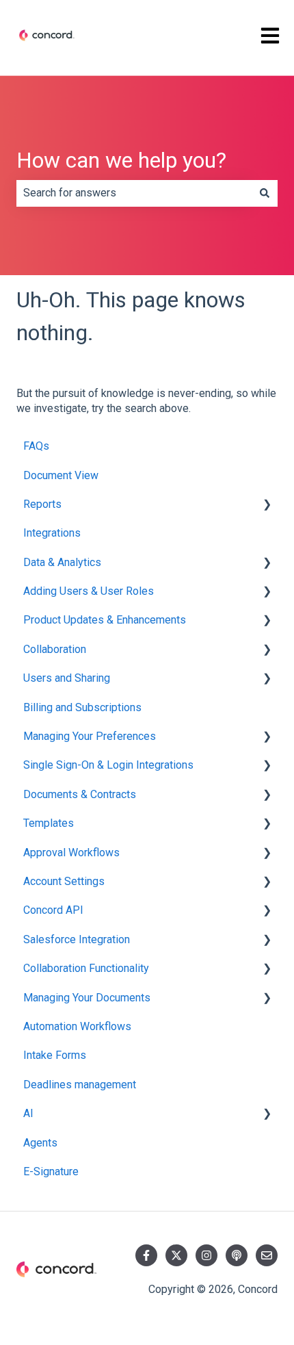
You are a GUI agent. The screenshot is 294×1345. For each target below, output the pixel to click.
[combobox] (134, 193)
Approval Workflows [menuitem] (71, 852)
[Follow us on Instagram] (206, 1255)
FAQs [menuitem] (36, 445)
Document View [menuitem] (60, 475)
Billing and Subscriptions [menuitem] (82, 707)
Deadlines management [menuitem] (79, 1084)
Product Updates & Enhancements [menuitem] (104, 619)
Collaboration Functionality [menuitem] (86, 968)
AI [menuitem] (28, 1113)
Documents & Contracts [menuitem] (79, 794)
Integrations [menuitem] (52, 532)
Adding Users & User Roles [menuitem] (88, 591)
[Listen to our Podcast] (237, 1255)
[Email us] (267, 1255)
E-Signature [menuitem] (51, 1171)
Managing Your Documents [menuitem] (86, 997)
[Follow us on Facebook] (146, 1255)
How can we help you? (121, 160)
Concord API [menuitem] (53, 910)
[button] (267, 505)
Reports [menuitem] (42, 504)
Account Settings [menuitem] (64, 881)
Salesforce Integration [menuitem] (76, 939)
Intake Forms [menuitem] (54, 1055)
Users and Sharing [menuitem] (66, 677)
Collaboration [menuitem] (54, 649)
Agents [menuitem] (40, 1142)
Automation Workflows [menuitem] (77, 1026)
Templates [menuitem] (48, 823)
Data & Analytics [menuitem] (62, 562)
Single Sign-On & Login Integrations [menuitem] (108, 764)
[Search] (265, 193)
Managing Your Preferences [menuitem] (89, 736)
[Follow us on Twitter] (176, 1255)
